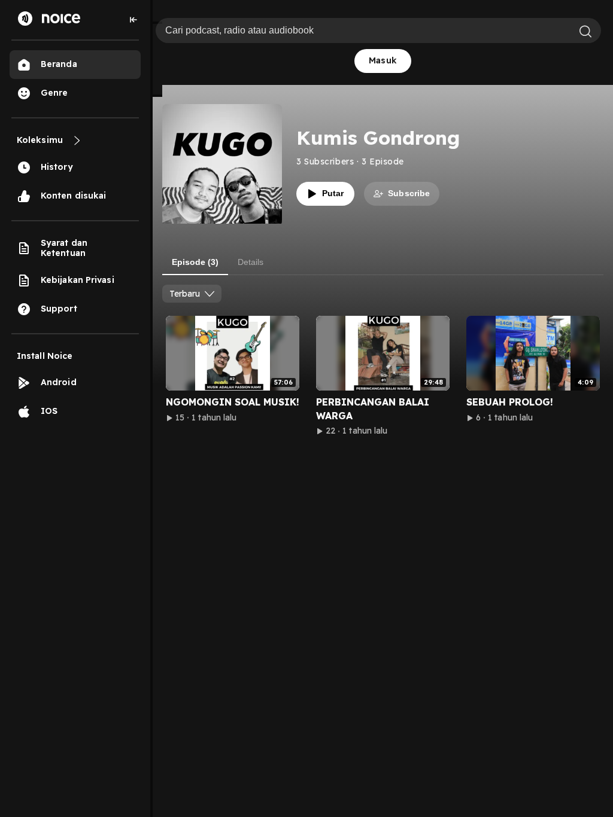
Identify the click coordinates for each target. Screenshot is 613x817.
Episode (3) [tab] (195, 262)
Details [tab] (250, 262)
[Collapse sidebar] (133, 19)
